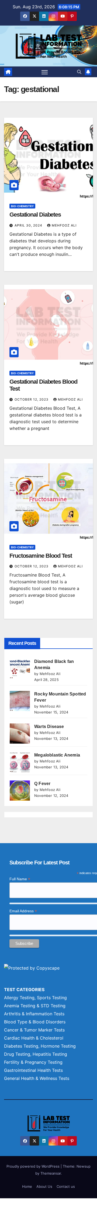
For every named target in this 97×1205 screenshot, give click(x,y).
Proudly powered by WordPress (33, 1166)
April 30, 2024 (29, 225)
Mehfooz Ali (64, 225)
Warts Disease (49, 726)
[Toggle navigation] (45, 72)
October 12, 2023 (32, 399)
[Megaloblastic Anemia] (20, 762)
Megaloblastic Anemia (57, 755)
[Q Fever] (20, 790)
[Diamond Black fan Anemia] (20, 668)
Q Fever (42, 783)
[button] (79, 72)
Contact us (66, 1186)
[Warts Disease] (20, 733)
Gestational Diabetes (35, 214)
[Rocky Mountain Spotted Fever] (20, 701)
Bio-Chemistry (22, 206)
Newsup (84, 1166)
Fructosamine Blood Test (40, 555)
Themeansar (50, 1173)
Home (27, 1186)
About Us (44, 1186)
